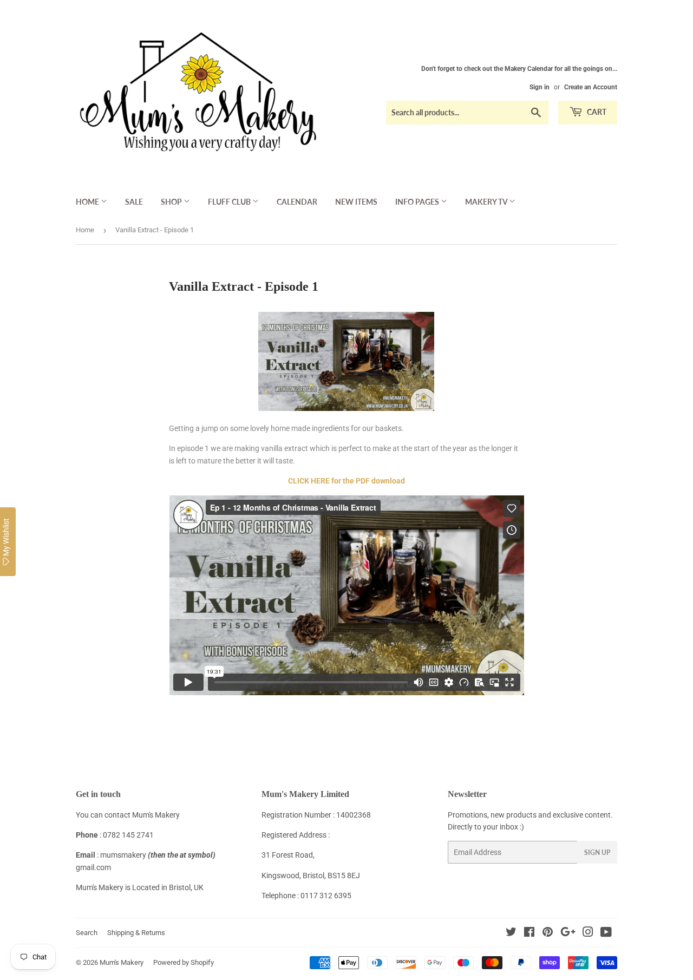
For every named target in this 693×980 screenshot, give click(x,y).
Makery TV (487, 201)
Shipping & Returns (136, 933)
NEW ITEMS (356, 201)
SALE (134, 201)
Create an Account (590, 87)
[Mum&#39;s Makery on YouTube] (606, 933)
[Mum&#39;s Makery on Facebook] (529, 933)
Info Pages (418, 201)
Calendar (297, 201)
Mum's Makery (121, 962)
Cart (595, 111)
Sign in (539, 87)
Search (86, 933)
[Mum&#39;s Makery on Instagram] (588, 933)
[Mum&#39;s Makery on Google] (568, 933)
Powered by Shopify (183, 962)
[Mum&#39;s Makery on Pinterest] (547, 933)
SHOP (172, 201)
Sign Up (597, 852)
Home (88, 201)
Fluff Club (230, 201)
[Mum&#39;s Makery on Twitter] (511, 933)
